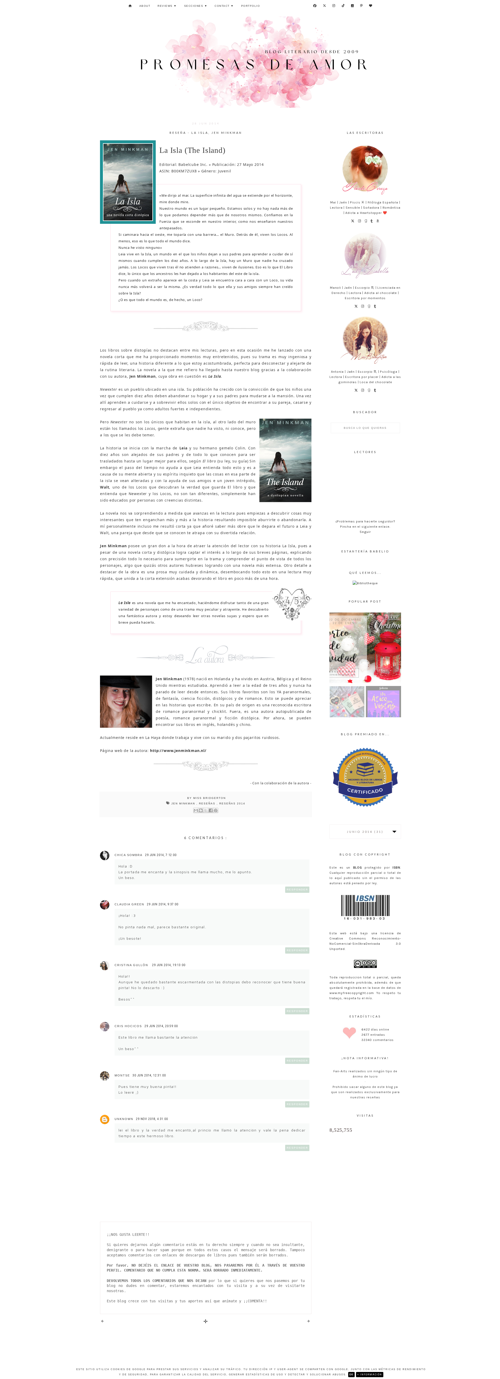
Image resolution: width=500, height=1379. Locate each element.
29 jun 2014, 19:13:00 (168, 965)
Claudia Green (129, 904)
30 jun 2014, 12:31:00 (149, 1075)
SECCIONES (196, 5)
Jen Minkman (183, 803)
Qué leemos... (365, 572)
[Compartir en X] (205, 810)
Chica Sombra (128, 855)
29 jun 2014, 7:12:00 (161, 855)
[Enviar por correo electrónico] (195, 810)
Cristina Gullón (132, 965)
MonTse (122, 1075)
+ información (369, 1374)
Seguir (365, 532)
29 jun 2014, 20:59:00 (161, 1026)
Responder (297, 889)
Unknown (124, 1119)
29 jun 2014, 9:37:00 (162, 904)
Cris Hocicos (128, 1026)
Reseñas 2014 (232, 803)
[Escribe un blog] (200, 810)
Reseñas (208, 803)
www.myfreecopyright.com (351, 993)
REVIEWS (167, 5)
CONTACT (224, 5)
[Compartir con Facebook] (210, 810)
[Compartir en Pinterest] (215, 810)
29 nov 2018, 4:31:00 (152, 1119)
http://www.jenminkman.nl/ (178, 750)
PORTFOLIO (250, 5)
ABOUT (145, 5)
